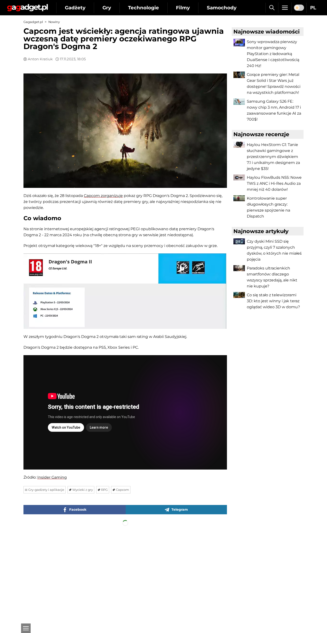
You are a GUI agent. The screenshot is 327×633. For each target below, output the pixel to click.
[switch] (299, 8)
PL (313, 7)
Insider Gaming (52, 477)
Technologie (143, 8)
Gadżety (75, 8)
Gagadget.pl (33, 22)
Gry (106, 8)
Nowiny (54, 22)
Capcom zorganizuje (103, 195)
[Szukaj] (271, 8)
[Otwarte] (26, 628)
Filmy (183, 8)
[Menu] (285, 7)
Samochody (222, 8)
